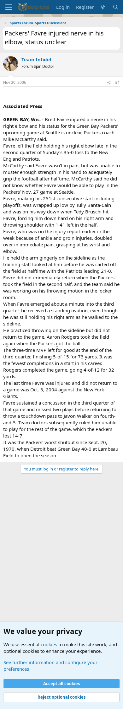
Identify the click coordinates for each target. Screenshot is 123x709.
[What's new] (103, 7)
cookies (49, 644)
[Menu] (8, 7)
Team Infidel (36, 59)
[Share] (109, 82)
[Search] (115, 7)
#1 (117, 82)
